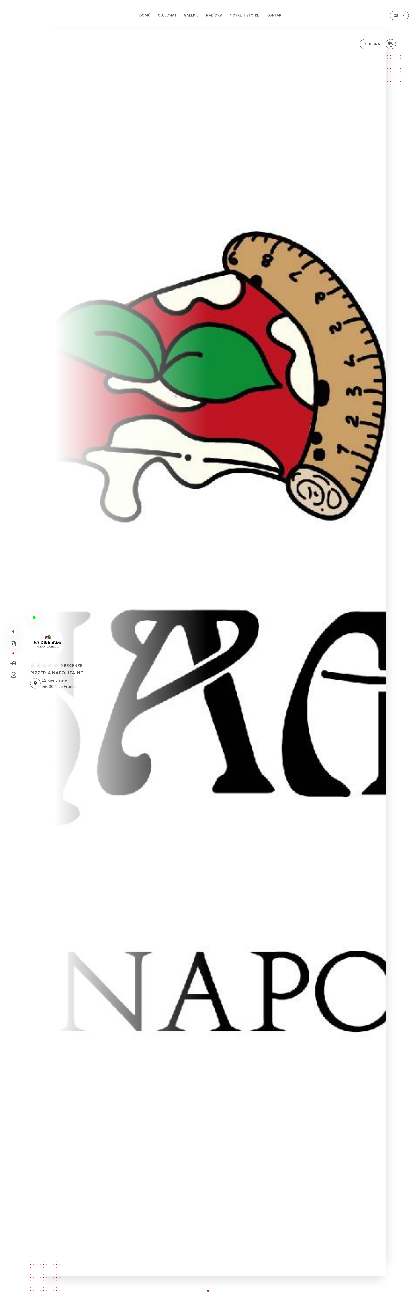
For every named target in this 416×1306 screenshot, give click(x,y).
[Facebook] (13, 631)
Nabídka (214, 15)
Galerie (191, 15)
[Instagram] (13, 644)
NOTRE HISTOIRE (244, 15)
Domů (145, 15)
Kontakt (275, 15)
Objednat (167, 15)
